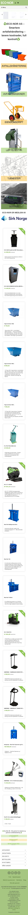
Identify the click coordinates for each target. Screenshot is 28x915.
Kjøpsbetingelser (17, 877)
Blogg (24, 880)
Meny (4, 7)
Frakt (10, 877)
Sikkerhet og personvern (9, 880)
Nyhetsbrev (19, 880)
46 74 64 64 (7, 888)
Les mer (18, 906)
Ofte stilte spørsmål (14, 883)
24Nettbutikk (17, 912)
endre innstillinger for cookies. (15, 908)
